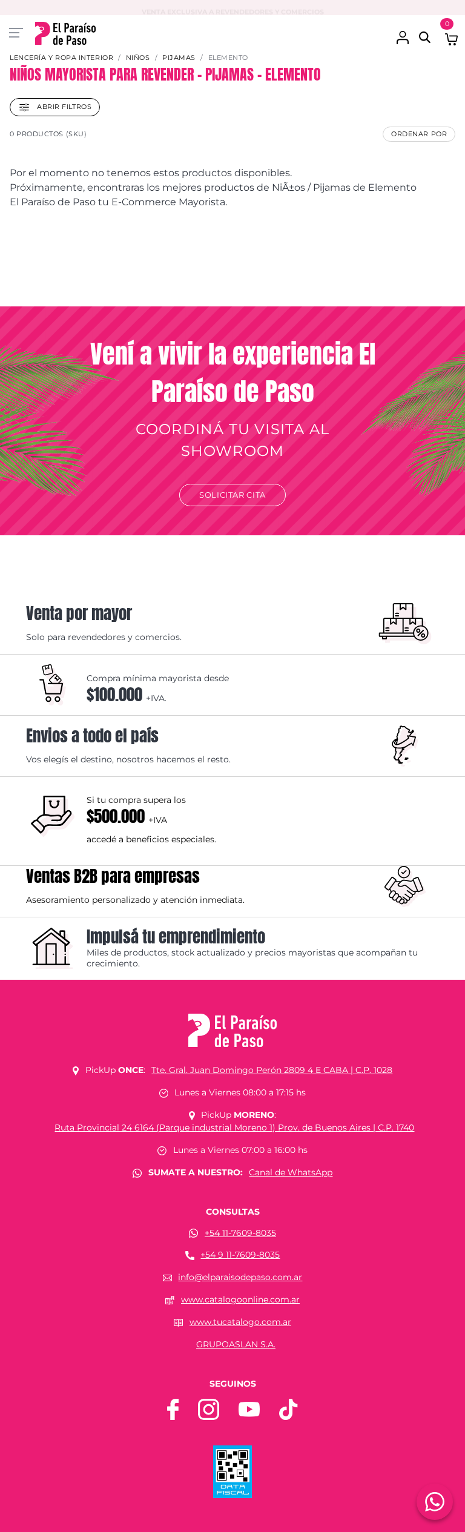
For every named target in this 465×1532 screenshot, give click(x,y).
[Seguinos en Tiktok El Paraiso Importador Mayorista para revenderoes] (288, 1408)
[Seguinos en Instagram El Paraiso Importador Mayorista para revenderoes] (208, 1408)
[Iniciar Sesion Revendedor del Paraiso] (402, 31)
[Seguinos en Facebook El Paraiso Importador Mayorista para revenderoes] (173, 1408)
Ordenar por (419, 134)
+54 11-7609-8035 (240, 1232)
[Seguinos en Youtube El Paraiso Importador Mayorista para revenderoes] (249, 1408)
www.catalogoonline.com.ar (240, 1299)
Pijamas (179, 57)
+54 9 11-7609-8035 (240, 1254)
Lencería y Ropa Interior (61, 57)
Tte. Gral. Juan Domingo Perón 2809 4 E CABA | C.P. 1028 (271, 1070)
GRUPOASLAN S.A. (235, 1344)
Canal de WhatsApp (290, 1172)
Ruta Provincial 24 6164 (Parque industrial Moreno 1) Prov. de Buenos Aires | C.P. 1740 (234, 1127)
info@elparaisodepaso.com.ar (240, 1277)
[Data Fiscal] (232, 1470)
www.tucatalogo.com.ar (240, 1321)
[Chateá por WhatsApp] (435, 1502)
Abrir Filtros (63, 106)
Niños (138, 57)
